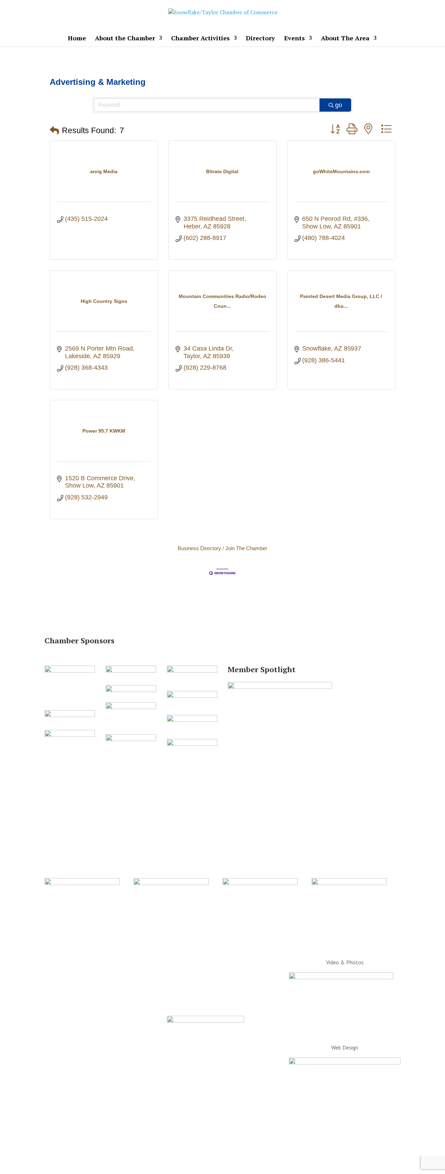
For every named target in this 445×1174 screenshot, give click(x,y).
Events (294, 38)
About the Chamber (125, 38)
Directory (260, 38)
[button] (54, 131)
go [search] (338, 105)
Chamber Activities (200, 38)
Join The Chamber (246, 548)
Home (77, 38)
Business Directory (199, 548)
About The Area (345, 38)
